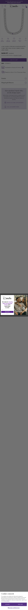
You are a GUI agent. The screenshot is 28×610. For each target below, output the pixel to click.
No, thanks (7, 313)
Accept (7, 604)
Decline (20, 604)
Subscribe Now (7, 311)
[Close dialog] (26, 295)
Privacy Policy (6, 601)
